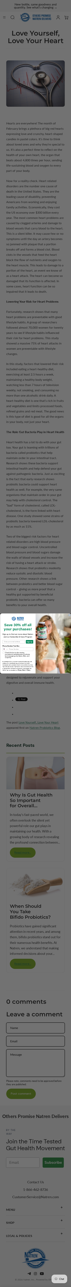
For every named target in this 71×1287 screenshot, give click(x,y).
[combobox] (5, 649)
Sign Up (29, 642)
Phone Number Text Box (10, 646)
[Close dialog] (69, 615)
